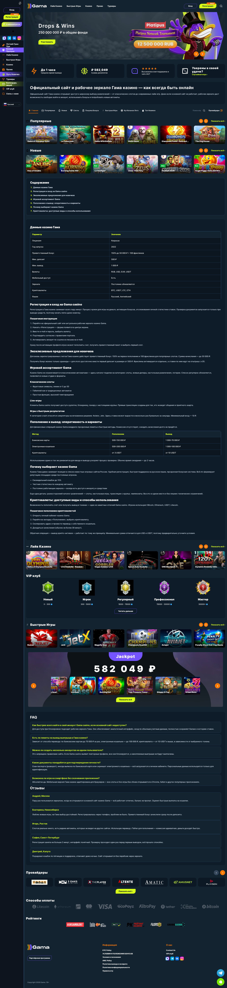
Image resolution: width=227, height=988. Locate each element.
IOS (16, 31)
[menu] (20, 3)
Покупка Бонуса (92, 110)
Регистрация (12, 17)
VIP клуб (169, 954)
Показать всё (125, 699)
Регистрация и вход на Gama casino (50, 191)
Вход (11, 10)
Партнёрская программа (39, 958)
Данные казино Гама (43, 187)
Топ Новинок (150, 110)
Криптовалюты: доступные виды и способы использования (61, 211)
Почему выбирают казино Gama (48, 207)
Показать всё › (218, 121)
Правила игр (108, 971)
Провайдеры (214, 110)
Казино (88, 6)
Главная (35, 110)
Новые (64, 110)
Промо (100, 6)
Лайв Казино (56, 6)
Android (4, 31)
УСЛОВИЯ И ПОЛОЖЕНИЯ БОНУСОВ (118, 954)
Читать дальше (125, 611)
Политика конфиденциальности (116, 967)
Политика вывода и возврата (115, 964)
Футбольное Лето (131, 110)
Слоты (76, 110)
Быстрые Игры (74, 6)
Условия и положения (112, 957)
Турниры (111, 6)
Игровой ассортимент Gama (46, 199)
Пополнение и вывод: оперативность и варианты (56, 203)
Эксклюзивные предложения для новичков (54, 195)
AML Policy (107, 960)
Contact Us (170, 950)
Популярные (50, 110)
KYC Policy (107, 950)
